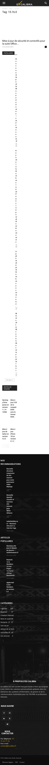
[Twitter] (9, 718)
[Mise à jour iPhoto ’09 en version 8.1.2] (13, 424)
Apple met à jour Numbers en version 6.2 (10, 587)
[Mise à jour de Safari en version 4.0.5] (5, 424)
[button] (4, 3)
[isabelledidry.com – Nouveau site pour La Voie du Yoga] (3, 521)
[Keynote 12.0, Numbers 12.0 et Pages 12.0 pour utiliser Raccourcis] (8, 153)
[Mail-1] (7, 724)
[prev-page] (3, 446)
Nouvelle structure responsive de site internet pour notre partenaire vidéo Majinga (10, 478)
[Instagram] (9, 713)
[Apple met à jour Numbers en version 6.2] (8, 254)
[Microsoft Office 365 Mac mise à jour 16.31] (8, 316)
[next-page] (7, 446)
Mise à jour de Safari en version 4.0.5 (5, 434)
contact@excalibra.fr (8, 746)
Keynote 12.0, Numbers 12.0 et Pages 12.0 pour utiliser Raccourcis (16, 196)
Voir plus (9, 380)
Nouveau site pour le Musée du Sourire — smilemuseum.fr (16, 100)
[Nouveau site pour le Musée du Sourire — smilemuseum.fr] (8, 62)
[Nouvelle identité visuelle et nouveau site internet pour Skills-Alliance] (3, 495)
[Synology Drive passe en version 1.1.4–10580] (5, 396)
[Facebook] (4, 713)
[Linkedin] (4, 718)
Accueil (4, 8)
